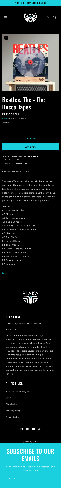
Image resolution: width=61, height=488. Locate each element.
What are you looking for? (18, 391)
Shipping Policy (13, 410)
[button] (6, 17)
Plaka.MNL (34, 442)
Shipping (5, 118)
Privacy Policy (12, 417)
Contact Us (11, 398)
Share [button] (8, 273)
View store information (16, 164)
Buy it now (30, 147)
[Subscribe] (52, 478)
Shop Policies (12, 404)
